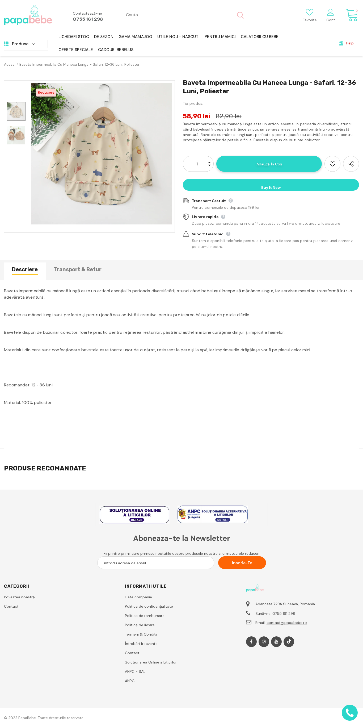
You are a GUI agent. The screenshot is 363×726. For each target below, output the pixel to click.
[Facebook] (251, 641)
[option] (101, 153)
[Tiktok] (289, 641)
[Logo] (28, 15)
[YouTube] (276, 641)
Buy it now (271, 187)
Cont (330, 20)
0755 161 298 (88, 19)
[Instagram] (264, 641)
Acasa (9, 64)
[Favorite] (332, 164)
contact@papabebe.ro (287, 622)
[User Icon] (331, 12)
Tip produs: (193, 103)
